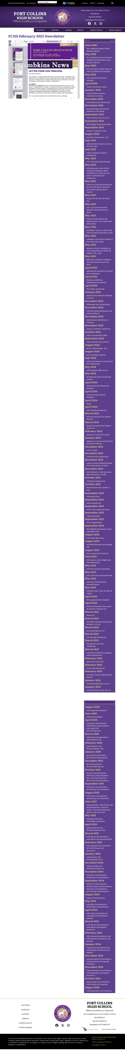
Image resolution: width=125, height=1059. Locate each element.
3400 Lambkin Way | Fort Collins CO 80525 (95, 10)
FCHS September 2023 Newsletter (99, 991)
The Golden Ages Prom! (95, 289)
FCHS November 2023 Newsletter (99, 970)
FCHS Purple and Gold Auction (98, 102)
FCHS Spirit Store (93, 496)
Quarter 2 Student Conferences (98, 329)
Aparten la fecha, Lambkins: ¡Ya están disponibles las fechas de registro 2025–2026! (98, 250)
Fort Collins (30, 13)
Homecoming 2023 (93, 503)
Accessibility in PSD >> (99, 1045)
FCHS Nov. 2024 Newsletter (96, 875)
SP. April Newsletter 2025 (95, 830)
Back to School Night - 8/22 (96, 348)
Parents (85, 3)
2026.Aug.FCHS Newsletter (96, 710)
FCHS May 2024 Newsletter (96, 904)
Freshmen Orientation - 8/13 (97, 137)
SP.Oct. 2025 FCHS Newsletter (97, 780)
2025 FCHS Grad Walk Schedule (98, 162)
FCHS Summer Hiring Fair (96, 410)
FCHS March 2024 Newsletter (97, 925)
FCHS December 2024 (94, 866)
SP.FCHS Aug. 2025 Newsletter (97, 798)
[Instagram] (101, 24)
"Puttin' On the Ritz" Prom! (96, 87)
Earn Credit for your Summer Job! (99, 575)
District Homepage (106, 1029)
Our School (40, 30)
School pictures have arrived (97, 342)
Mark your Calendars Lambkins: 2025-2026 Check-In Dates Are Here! (98, 261)
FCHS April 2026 (92, 728)
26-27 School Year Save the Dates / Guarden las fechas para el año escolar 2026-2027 (99, 59)
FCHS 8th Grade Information (97, 457)
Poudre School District (16, 3)
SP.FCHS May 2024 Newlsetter (97, 907)
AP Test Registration (94, 522)
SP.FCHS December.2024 (95, 868)
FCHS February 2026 (94, 746)
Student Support (115, 30)
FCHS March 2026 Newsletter (97, 737)
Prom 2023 (90, 615)
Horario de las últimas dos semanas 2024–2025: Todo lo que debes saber (99, 221)
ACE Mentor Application (95, 481)
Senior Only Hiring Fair (95, 668)
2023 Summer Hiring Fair (96, 637)
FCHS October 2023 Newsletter (98, 982)
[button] (112, 3)
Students (100, 3)
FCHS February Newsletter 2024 (98, 936)
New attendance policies (96, 355)
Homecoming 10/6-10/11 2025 (97, 118)
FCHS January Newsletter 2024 (98, 947)
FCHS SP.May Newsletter (95, 821)
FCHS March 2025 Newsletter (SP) (99, 839)
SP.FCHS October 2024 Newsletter (99, 886)
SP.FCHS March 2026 (93, 740)
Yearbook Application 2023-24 (98, 683)
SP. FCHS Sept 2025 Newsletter (97, 789)
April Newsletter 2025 (94, 828)
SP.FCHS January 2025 (94, 859)
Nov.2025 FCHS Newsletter (96, 773)
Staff (92, 3)
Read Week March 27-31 (95, 631)
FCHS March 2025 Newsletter (97, 837)
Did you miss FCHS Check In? (97, 553)
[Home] (62, 17)
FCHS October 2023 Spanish (97, 984)
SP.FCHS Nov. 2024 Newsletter (97, 877)
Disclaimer (113, 1029)
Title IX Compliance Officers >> (102, 1042)
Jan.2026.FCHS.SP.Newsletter (97, 758)
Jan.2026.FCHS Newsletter (96, 755)
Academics (55, 30)
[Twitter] (95, 24)
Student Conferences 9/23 (96, 131)
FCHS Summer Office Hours (97, 370)
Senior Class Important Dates (97, 509)
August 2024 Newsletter (95, 898)
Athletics (80, 30)
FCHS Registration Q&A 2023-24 (98, 690)
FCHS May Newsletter (94, 819)
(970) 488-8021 (95, 14)
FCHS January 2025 (93, 857)
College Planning (93, 516)
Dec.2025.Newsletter (94, 764)
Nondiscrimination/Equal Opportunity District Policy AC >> (104, 1038)
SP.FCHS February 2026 (95, 749)
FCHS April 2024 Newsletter (97, 913)
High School (30, 17)
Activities (68, 30)
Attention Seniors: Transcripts (98, 569)
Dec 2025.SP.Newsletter (95, 766)
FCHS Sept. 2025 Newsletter (96, 787)
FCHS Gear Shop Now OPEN (96, 335)
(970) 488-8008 (96, 17)
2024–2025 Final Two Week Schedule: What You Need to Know (97, 209)
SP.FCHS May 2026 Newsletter (97, 726)
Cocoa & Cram (91, 450)
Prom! (88, 404)
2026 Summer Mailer (94, 717)
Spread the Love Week (94, 662)
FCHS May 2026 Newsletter (96, 723)
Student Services (96, 30)
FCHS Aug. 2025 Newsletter (96, 796)
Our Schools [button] (31, 3)
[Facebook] (89, 24)
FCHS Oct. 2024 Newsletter (96, 884)
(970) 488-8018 (99, 20)
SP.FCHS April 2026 (93, 731)
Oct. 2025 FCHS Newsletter (96, 778)
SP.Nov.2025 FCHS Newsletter (97, 775)
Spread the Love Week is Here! (98, 435)
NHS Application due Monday (98, 600)
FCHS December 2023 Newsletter (98, 959)
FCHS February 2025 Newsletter (98, 846)
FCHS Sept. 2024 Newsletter (96, 889)
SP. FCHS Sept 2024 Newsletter (97, 891)
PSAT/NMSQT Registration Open (98, 124)
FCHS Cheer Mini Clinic (95, 538)
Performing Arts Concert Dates (98, 304)
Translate (52, 4)
